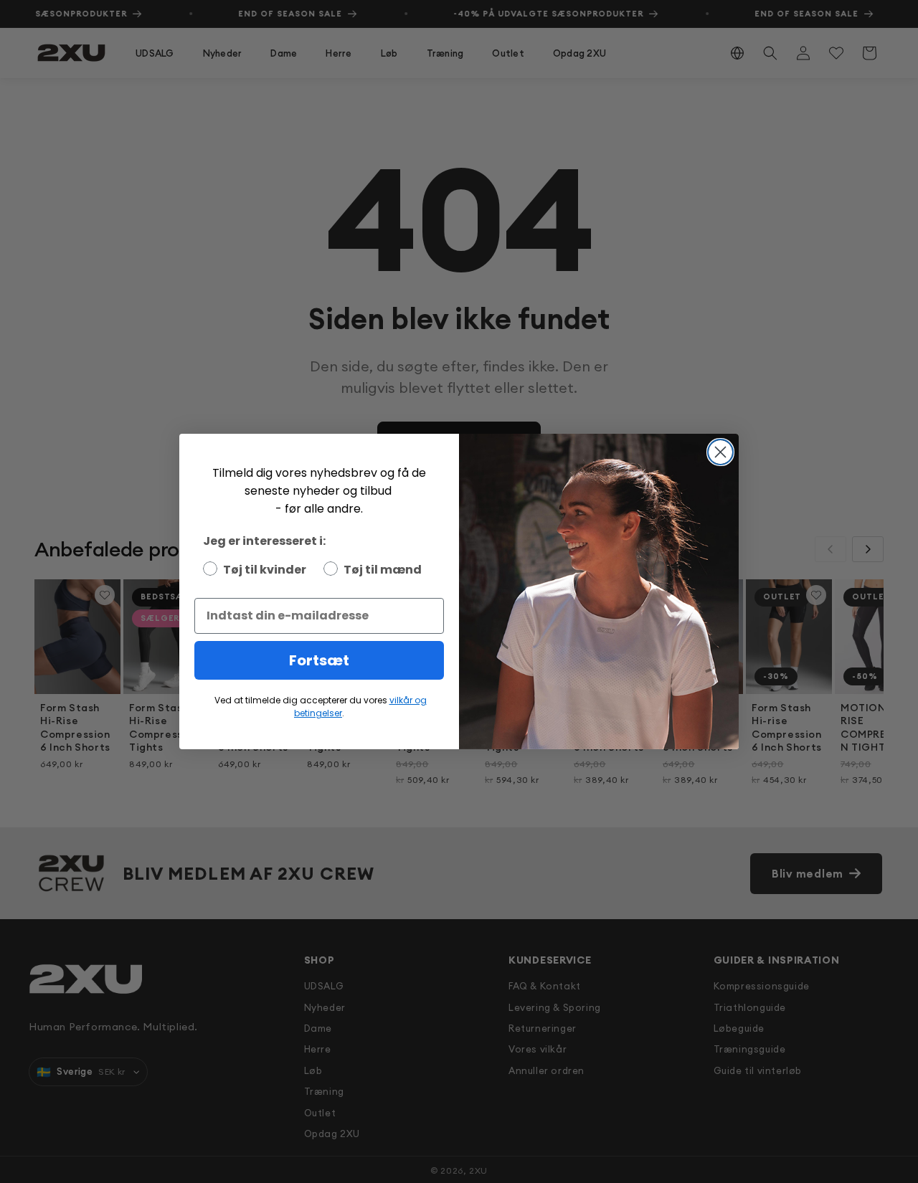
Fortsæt (319, 660)
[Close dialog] (720, 452)
